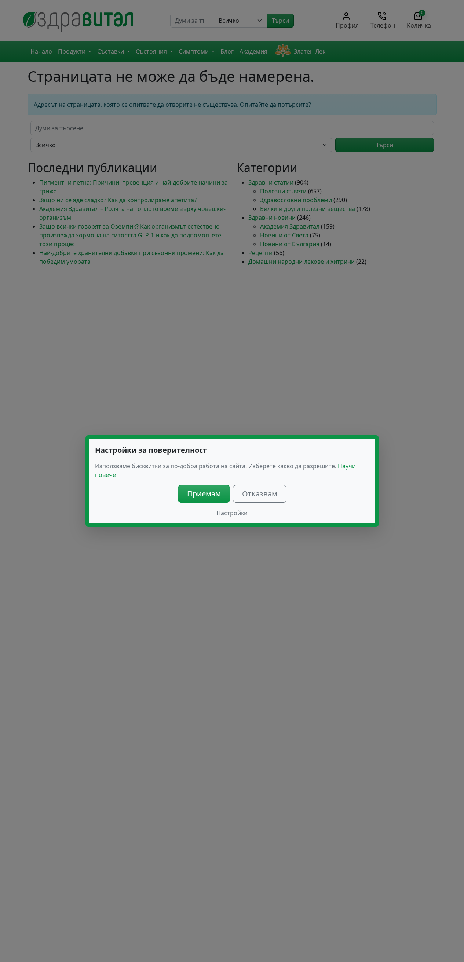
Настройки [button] (232, 513)
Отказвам (259, 494)
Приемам (204, 494)
